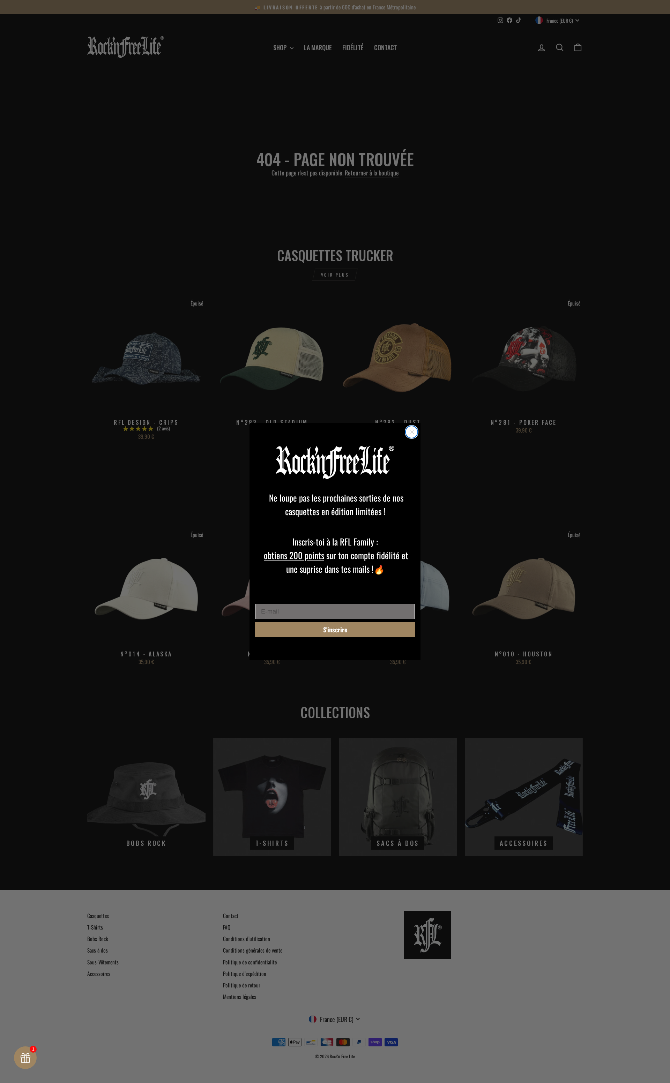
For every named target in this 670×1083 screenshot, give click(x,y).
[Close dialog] (411, 432)
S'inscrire (335, 629)
